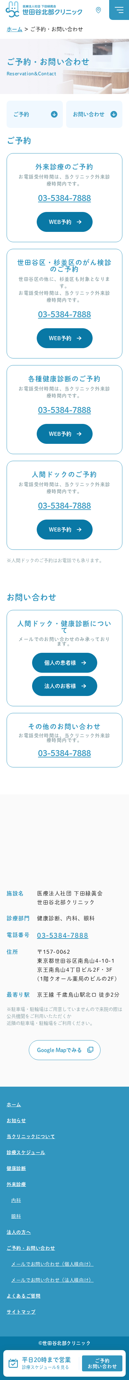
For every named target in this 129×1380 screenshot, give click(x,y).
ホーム (14, 29)
